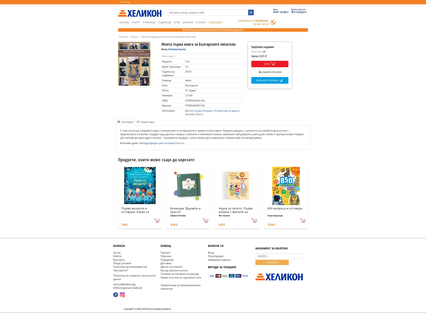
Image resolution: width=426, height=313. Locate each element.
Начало (124, 22)
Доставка (166, 263)
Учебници (148, 22)
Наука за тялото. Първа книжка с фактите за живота (236, 212)
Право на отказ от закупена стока (181, 277)
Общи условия (122, 263)
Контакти (118, 259)
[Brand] (140, 10)
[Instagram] (122, 294)
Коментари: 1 (168, 56)
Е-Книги (201, 22)
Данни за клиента (171, 266)
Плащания (167, 259)
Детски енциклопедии (198, 110)
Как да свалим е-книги (174, 270)
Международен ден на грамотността (161, 142)
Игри (177, 22)
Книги (136, 22)
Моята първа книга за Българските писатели (169, 36)
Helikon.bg (125, 2)
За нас (117, 252)
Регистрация (215, 256)
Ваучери (188, 22)
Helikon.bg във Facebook (127, 288)
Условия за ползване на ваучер (180, 273)
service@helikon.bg (124, 284)
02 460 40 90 (261, 24)
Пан (187, 61)
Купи (267, 63)
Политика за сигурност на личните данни (134, 277)
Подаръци (164, 22)
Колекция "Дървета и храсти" (185, 210)
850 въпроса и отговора (285, 208)
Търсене (165, 252)
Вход (211, 252)
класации (215, 22)
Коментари (147, 122)
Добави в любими (271, 72)
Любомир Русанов (177, 49)
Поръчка (166, 256)
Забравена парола (219, 259)
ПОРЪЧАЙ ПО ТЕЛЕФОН (267, 80)
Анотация (127, 122)
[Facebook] (115, 294)
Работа (117, 256)
